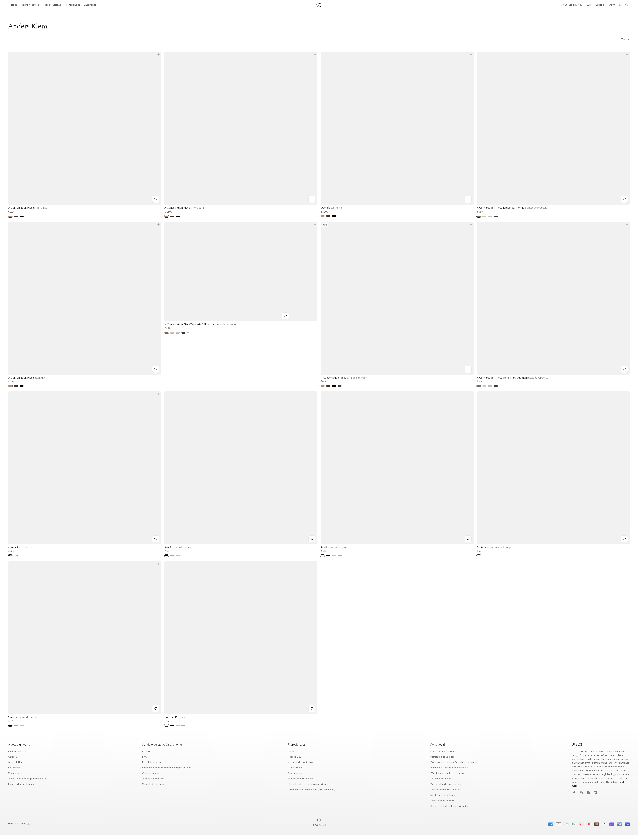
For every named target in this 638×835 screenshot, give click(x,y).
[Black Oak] (22, 216)
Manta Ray (20, 547)
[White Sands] (484, 216)
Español (600, 5)
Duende (331, 208)
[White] (183, 555)
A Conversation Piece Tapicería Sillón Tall (512, 208)
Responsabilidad (52, 6)
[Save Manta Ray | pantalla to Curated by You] (155, 538)
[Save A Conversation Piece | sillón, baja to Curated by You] (311, 199)
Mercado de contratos (300, 762)
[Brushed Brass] (172, 555)
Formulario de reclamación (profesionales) (311, 790)
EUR (589, 5)
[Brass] (16, 725)
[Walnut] (340, 386)
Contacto (147, 751)
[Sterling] (490, 216)
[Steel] (22, 725)
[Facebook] (573, 793)
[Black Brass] (10, 555)
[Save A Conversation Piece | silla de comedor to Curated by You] (468, 369)
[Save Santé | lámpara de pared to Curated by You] (155, 708)
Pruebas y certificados (300, 779)
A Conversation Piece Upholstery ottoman (512, 378)
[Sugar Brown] (479, 216)
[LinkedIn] (595, 793)
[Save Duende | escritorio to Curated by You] (468, 199)
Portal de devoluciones (155, 762)
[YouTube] (588, 793)
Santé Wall (494, 547)
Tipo (624, 39)
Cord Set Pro (175, 717)
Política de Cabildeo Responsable (449, 768)
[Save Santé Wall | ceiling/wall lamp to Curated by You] (624, 538)
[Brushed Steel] (178, 555)
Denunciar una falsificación (445, 790)
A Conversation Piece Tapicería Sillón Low (200, 324)
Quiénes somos (17, 751)
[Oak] (10, 216)
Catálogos (14, 768)
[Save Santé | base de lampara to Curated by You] (311, 538)
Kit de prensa (295, 768)
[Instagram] (581, 793)
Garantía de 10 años (441, 779)
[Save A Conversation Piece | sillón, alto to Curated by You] (155, 199)
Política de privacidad (442, 757)
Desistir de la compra (154, 784)
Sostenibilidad (16, 762)
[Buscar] (627, 5)
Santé (177, 547)
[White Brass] (16, 555)
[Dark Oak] (16, 216)
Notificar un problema (442, 795)
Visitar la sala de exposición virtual (27, 779)
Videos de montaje (153, 779)
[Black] (166, 555)
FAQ (144, 757)
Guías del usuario (151, 773)
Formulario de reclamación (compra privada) (167, 768)
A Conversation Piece (27, 208)
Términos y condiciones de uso (447, 773)
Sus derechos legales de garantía (449, 806)
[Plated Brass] (183, 725)
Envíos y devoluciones (443, 751)
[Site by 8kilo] (28, 824)
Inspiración (90, 6)
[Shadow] (496, 216)
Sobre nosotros (30, 6)
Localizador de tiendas (21, 784)
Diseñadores (15, 773)
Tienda (13, 6)
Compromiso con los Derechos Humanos (453, 762)
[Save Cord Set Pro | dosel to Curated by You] (311, 708)
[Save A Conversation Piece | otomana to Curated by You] (155, 369)
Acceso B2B (295, 757)
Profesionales (72, 5)
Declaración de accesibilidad (446, 784)
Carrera (12, 757)
